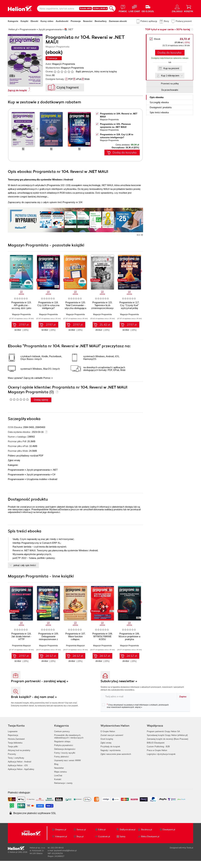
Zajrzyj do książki (17, 90)
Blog (56, 764)
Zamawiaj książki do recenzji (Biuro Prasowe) (167, 739)
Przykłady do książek (110, 746)
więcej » (138, 707)
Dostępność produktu (161, 107)
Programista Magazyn (21, 646)
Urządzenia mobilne (37, 479)
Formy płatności (61, 756)
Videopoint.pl (61, 836)
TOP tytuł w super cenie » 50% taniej (167, 29)
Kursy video (47, 21)
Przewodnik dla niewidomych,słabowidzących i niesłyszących (68, 736)
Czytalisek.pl (104, 836)
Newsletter (59, 768)
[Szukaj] (112, 8)
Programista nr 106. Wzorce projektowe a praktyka (129, 636)
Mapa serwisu (60, 772)
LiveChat (58, 775)
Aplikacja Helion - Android (19, 761)
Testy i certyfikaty (16, 758)
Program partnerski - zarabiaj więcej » (39, 681)
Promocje (76, 21)
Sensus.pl (81, 829)
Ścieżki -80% (85, 8)
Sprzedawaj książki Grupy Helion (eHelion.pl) (167, 735)
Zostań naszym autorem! (111, 735)
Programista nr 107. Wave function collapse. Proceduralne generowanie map (75, 639)
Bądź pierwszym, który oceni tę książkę (96, 71)
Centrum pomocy (62, 731)
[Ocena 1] (55, 71)
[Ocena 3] (61, 71)
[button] (141, 271)
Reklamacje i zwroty (63, 783)
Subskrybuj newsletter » (118, 681)
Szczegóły (159, 102)
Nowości (87, 21)
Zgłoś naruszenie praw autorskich (115, 754)
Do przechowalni (169, 90)
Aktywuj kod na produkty (19, 750)
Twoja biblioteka (15, 743)
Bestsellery (101, 21)
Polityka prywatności (63, 745)
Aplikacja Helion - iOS (18, 765)
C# (53, 474)
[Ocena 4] (65, 71)
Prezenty (12, 754)
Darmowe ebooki (118, 21)
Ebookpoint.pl (169, 829)
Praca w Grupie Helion (157, 750)
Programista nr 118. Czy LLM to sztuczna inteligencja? (48, 305)
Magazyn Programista (63, 64)
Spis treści (159, 112)
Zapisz (182, 696)
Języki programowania (38, 469)
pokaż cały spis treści (25, 565)
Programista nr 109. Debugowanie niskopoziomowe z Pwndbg (48, 637)
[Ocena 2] (58, 71)
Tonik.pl (190, 848)
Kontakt (57, 779)
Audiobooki (62, 21)
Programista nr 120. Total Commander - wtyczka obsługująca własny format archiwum (75, 308)
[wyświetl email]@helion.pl (65, 850)
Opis (156, 97)
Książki (24, 21)
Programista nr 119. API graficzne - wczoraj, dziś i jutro (21, 305)
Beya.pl (80, 836)
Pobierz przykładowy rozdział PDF (25, 455)
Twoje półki (13, 746)
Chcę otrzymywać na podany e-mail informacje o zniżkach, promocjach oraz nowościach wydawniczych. (138, 705)
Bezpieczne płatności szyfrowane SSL (34, 813)
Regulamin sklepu (62, 741)
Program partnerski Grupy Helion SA (163, 731)
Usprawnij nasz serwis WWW (67, 760)
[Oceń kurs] (19, 399)
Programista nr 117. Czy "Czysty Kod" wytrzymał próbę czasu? (129, 306)
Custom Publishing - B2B (158, 746)
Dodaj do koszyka (169, 52)
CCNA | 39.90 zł (100, 8)
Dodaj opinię (41, 399)
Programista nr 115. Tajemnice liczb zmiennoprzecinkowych (102, 305)
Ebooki (34, 21)
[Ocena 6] (72, 71)
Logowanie (12, 731)
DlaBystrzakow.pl (127, 829)
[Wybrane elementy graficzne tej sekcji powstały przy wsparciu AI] (142, 235)
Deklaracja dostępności (64, 749)
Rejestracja (13, 735)
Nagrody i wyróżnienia (110, 750)
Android (53, 479)
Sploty (122, 836)
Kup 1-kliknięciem (170, 75)
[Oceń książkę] (64, 71)
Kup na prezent (171, 68)
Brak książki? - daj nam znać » (34, 697)
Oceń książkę (106, 739)
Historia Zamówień (16, 739)
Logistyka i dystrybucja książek (161, 754)
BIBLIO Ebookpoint (155, 743)
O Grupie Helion (107, 731)
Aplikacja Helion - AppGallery (21, 769)
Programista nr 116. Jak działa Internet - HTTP (21, 636)
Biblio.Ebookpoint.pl (150, 836)
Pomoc (47, 378)
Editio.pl (102, 829)
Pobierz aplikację (148, 21)
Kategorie (13, 21)
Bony (166, 21)
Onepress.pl (60, 829)
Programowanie (16, 469)
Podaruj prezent (184, 21)
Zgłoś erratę (14, 460)
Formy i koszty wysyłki (64, 753)
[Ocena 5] (68, 71)
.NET (55, 469)
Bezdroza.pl (146, 829)
